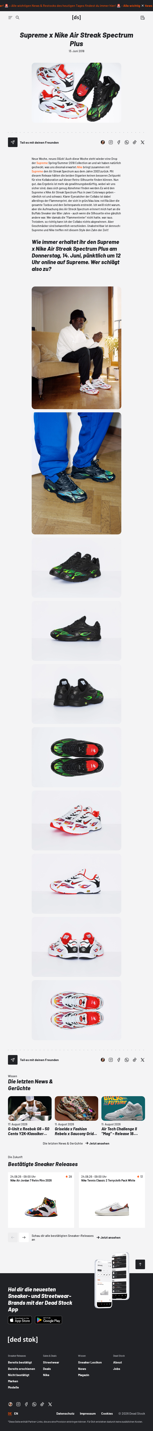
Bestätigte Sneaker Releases (43, 1164)
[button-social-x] (142, 142)
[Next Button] (24, 1237)
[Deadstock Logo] (76, 17)
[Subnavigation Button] (10, 17)
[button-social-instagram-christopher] (102, 142)
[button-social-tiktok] (134, 142)
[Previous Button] (13, 1237)
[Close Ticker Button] (142, 5)
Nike (79, 167)
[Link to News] (17, 17)
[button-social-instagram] (110, 142)
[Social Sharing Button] (13, 142)
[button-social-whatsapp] (126, 142)
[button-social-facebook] (118, 142)
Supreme (42, 163)
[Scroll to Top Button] (140, 1264)
